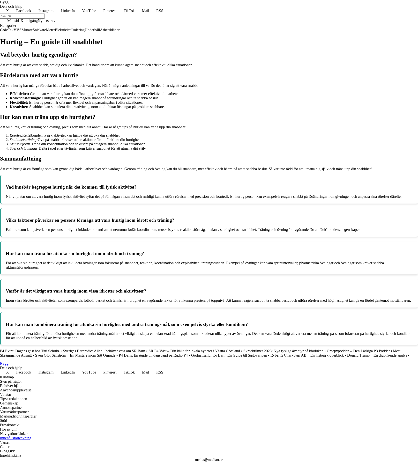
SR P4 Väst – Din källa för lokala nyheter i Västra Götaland (194, 351)
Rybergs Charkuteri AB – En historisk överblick (307, 355)
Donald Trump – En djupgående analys (377, 355)
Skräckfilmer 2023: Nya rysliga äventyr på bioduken (283, 351)
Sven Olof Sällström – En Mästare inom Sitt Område (75, 355)
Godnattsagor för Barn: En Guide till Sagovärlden (229, 355)
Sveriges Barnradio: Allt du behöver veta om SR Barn (104, 351)
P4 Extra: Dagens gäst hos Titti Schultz (30, 351)
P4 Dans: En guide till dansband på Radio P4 (153, 355)
